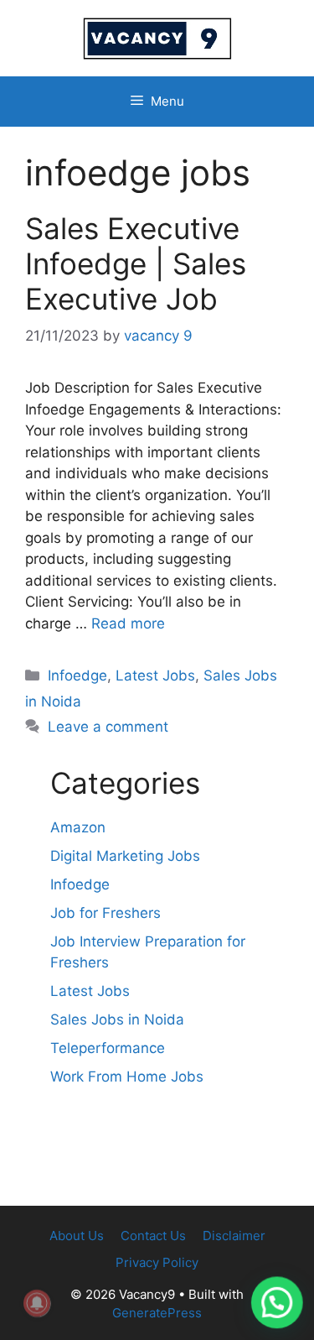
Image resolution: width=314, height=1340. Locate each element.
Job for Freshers (105, 913)
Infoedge (77, 675)
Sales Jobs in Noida (117, 1019)
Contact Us (153, 1236)
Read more (128, 623)
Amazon (78, 827)
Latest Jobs (155, 675)
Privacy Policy (157, 1262)
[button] (277, 1301)
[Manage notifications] (36, 1303)
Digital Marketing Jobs (125, 855)
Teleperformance (107, 1048)
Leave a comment (108, 726)
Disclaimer (234, 1236)
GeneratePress (157, 1313)
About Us (76, 1236)
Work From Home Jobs (126, 1076)
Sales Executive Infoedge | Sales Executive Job (135, 263)
